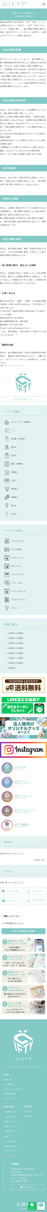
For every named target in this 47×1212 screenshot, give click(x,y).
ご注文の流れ (10, 1117)
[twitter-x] (18, 1204)
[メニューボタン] (43, 4)
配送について (10, 1126)
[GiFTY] (14, 4)
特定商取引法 (10, 1094)
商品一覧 (8, 1080)
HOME (6, 1075)
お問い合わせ (10, 1146)
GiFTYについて (11, 1151)
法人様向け (9, 1084)
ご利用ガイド (10, 1112)
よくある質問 (10, 1141)
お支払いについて (11, 1121)
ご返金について (10, 1131)
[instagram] (23, 1204)
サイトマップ (10, 1099)
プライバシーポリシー (13, 1089)
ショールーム (10, 1156)
